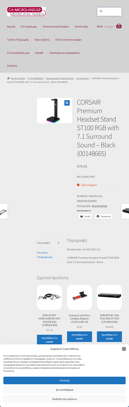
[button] (124, 349)
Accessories (82, 78)
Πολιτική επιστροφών (68, 39)
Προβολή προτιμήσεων (64, 399)
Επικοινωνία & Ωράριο (56, 26)
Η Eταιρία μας (28, 26)
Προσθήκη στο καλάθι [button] (49, 339)
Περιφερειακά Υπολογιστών (60, 78)
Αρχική (11, 26)
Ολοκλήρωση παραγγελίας (64, 52)
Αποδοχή (64, 380)
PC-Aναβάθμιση (35, 78)
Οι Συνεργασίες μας (18, 52)
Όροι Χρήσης (42, 39)
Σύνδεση (12, 65)
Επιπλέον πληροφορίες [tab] (45, 255)
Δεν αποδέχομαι (64, 389)
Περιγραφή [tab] (43, 242)
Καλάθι (39, 52)
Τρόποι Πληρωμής (18, 39)
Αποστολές (81, 26)
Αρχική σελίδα (18, 78)
